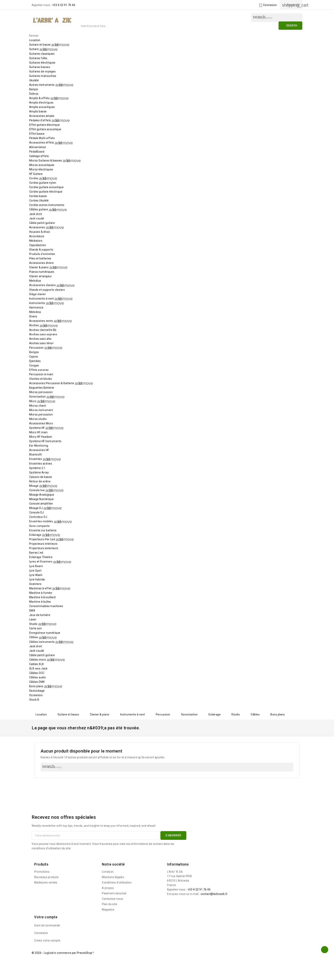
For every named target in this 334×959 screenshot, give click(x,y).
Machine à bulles (40, 601)
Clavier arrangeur (40, 276)
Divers (33, 316)
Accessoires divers (41, 262)
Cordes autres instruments (46, 204)
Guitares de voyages (42, 71)
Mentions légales (113, 877)
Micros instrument (41, 410)
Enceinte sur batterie (43, 530)
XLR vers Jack (38, 668)
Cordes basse (38, 196)
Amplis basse (38, 111)
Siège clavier (37, 294)
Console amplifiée (41, 503)
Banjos (33, 89)
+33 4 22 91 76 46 (63, 5)
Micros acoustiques (42, 164)
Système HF (37, 427)
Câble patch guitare (42, 222)
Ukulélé (34, 80)
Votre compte (45, 917)
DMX (32, 610)
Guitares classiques (42, 53)
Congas (34, 365)
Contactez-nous (112, 898)
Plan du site (109, 904)
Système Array (39, 472)
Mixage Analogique (41, 494)
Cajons (33, 356)
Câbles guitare (38, 209)
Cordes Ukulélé (39, 200)
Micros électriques (41, 169)
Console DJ (36, 512)
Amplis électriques (41, 102)
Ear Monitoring (38, 445)
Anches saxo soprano (43, 334)
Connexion (41, 932)
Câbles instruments (42, 641)
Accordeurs (36, 236)
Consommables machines (46, 606)
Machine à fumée (40, 592)
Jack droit (35, 214)
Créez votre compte (47, 940)
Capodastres (37, 245)
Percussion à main (41, 374)
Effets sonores (39, 369)
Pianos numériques (42, 271)
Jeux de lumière (39, 615)
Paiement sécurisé (114, 893)
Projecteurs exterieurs (43, 548)
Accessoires (37, 227)
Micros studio (38, 418)
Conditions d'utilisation (117, 882)
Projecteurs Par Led (42, 539)
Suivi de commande (47, 925)
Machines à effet (40, 588)
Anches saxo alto (40, 338)
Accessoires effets (41, 142)
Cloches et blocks (40, 378)
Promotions (41, 871)
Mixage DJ (36, 508)
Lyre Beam (36, 566)
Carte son (35, 628)
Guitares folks (38, 58)
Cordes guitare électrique (45, 191)
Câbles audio (37, 677)
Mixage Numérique (41, 499)
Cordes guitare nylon (42, 182)
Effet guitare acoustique (45, 129)
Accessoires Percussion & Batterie (51, 383)
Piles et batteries (40, 258)
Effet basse (37, 133)
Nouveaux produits (46, 877)
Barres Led (36, 552)
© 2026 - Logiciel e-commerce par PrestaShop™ (63, 952)
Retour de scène (40, 481)
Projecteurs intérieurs (43, 543)
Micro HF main (38, 432)
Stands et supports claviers (47, 289)
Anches (34, 325)
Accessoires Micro (41, 423)
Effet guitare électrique (44, 124)
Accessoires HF (39, 450)
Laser (33, 619)
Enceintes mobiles (41, 521)
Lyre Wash (36, 575)
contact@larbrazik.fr (214, 893)
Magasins (108, 909)
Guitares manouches (42, 75)
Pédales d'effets (40, 120)
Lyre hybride (37, 579)
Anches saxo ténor (41, 343)
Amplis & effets (39, 98)
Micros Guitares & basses (45, 160)
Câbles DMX (37, 681)
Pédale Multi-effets (42, 138)
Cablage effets (39, 156)
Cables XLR (36, 664)
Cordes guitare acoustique (46, 187)
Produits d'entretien (42, 254)
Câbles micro (37, 659)
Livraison (108, 871)
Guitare (34, 49)
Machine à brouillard (42, 597)
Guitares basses (39, 67)
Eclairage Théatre (41, 557)
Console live (37, 490)
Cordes (33, 178)
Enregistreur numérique (44, 632)
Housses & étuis (39, 231)
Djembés (35, 361)
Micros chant (37, 405)
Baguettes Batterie (41, 387)
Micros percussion (41, 392)
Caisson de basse (40, 476)
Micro (33, 401)
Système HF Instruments (45, 441)
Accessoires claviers (42, 285)
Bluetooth (35, 454)
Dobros (33, 93)
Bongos (34, 352)
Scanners (35, 583)
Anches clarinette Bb (42, 329)
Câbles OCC (36, 672)
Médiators (36, 240)
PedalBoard (36, 151)
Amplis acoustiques (42, 107)
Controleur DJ (38, 516)
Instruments (37, 303)
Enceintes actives (40, 463)
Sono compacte (39, 525)
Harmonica (36, 307)
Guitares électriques (42, 62)
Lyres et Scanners (41, 561)
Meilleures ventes (45, 882)
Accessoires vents (41, 320)
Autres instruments (42, 84)
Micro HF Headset (40, 436)
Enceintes (35, 458)
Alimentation (37, 147)
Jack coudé (36, 218)
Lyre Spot (35, 570)
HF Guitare (36, 173)
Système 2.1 (37, 468)
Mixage (34, 485)
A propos (108, 887)
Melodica (35, 280)
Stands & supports (41, 249)
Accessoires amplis (42, 115)
